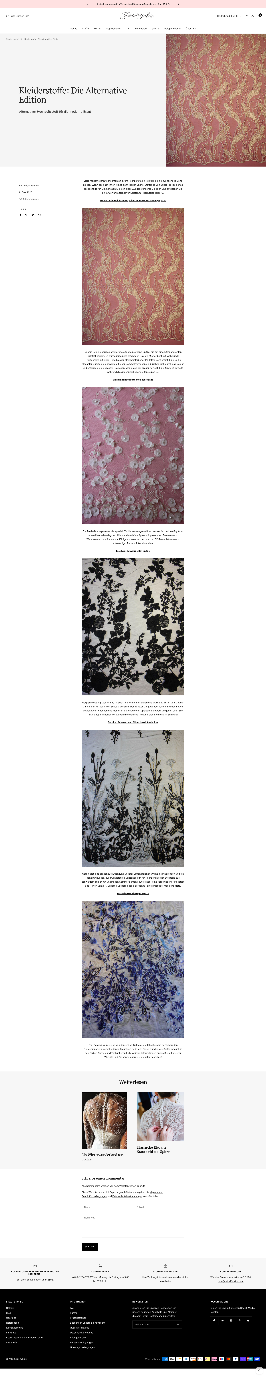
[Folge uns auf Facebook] (214, 1320)
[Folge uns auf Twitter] (222, 1320)
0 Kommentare (31, 199)
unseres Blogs (150, 188)
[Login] (247, 16)
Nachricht (17, 39)
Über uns (191, 28)
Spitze (73, 28)
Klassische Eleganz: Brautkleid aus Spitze (153, 1149)
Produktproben (78, 1317)
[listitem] (20, 214)
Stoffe (85, 28)
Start (8, 39)
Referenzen (12, 1322)
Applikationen (113, 28)
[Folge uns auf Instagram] (231, 1320)
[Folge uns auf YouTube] (248, 1320)
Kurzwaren (141, 28)
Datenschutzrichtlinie (81, 1332)
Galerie (155, 28)
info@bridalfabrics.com (231, 1281)
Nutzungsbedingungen (82, 1347)
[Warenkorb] (258, 16)
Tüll (128, 28)
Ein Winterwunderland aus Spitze (102, 1157)
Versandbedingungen (81, 1342)
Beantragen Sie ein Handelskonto (24, 1337)
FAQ (72, 1308)
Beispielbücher (172, 28)
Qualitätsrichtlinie (79, 1327)
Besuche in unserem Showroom (87, 1322)
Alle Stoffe (12, 1342)
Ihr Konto (11, 1332)
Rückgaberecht (78, 1337)
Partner (74, 1312)
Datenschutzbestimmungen (127, 1196)
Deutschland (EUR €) (227, 16)
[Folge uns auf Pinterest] (239, 1320)
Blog (8, 1312)
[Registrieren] (178, 1324)
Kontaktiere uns (14, 1327)
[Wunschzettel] (252, 16)
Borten (97, 28)
